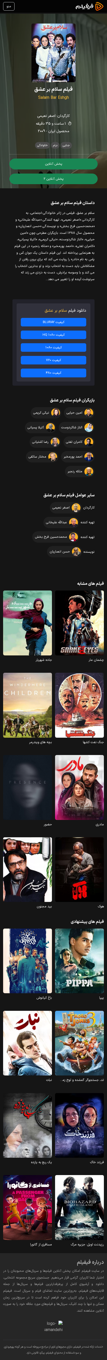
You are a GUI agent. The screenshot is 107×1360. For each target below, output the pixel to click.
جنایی (66, 145)
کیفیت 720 (53, 360)
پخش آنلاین (53, 163)
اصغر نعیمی (46, 116)
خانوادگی (42, 145)
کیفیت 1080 (53, 347)
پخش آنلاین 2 (54, 178)
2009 (41, 131)
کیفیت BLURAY (53, 322)
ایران (51, 131)
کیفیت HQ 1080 (54, 334)
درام (55, 145)
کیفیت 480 (53, 372)
